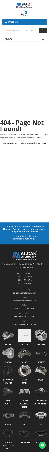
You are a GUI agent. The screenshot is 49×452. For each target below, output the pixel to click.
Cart (27, 15)
